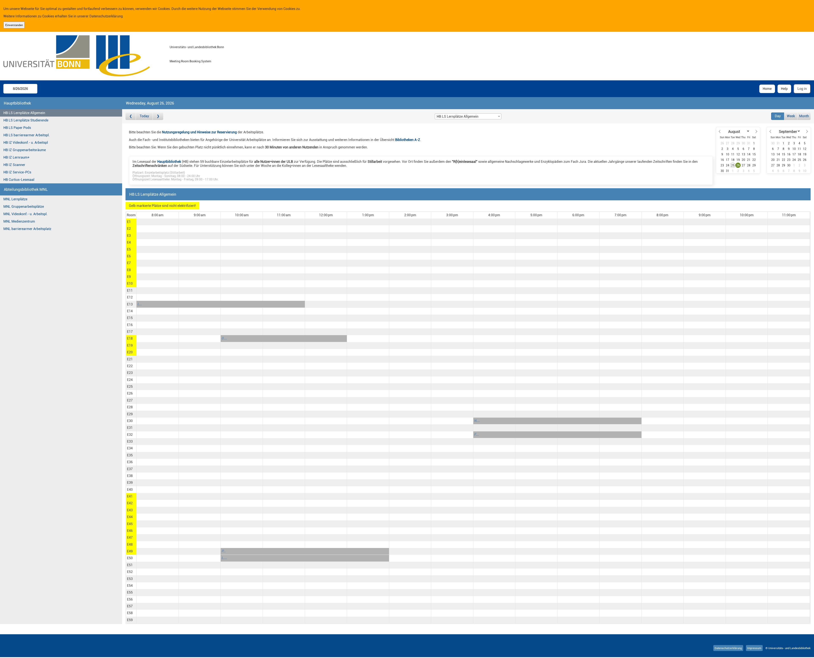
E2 (129, 229)
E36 (130, 462)
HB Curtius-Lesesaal (18, 180)
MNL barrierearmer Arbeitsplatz (27, 229)
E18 (130, 338)
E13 (130, 304)
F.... (476, 434)
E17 (130, 332)
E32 (130, 435)
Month (804, 116)
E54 (130, 586)
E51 (130, 565)
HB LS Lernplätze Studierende (25, 120)
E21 (130, 359)
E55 (130, 592)
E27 (130, 400)
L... (139, 304)
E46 (130, 531)
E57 (130, 606)
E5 (129, 249)
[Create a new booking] (157, 222)
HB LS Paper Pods (17, 128)
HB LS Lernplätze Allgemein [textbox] (457, 116)
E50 (130, 558)
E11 (130, 291)
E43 (130, 510)
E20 (130, 352)
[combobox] (468, 116)
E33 (130, 441)
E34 (130, 448)
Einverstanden (14, 25)
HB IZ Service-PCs (17, 172)
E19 (130, 345)
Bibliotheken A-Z (407, 140)
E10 (130, 284)
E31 (130, 428)
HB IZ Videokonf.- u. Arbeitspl (25, 143)
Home (767, 89)
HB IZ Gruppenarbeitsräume (24, 150)
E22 (130, 366)
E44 (130, 517)
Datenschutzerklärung (106, 16)
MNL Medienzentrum (19, 221)
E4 (129, 242)
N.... (477, 421)
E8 (129, 270)
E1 (129, 222)
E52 (130, 572)
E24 (130, 380)
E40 (130, 490)
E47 (130, 537)
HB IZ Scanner (14, 165)
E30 (130, 421)
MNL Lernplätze (15, 199)
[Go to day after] (158, 116)
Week (791, 116)
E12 (130, 297)
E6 (129, 256)
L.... (224, 558)
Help (784, 89)
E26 (130, 393)
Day (778, 116)
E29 (130, 414)
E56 (130, 599)
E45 (130, 524)
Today (144, 116)
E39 (130, 483)
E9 (129, 277)
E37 (130, 469)
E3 (129, 236)
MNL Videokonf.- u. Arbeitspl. (25, 214)
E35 (130, 455)
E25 (130, 387)
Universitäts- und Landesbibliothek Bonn (197, 47)
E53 (130, 579)
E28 (130, 407)
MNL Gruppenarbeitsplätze (23, 207)
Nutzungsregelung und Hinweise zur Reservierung (199, 132)
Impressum (754, 648)
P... (224, 551)
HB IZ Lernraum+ (16, 157)
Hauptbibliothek (169, 162)
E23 (130, 373)
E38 (130, 476)
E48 (130, 544)
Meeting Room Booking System (190, 61)
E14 (130, 311)
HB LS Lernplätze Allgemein (24, 113)
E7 (129, 263)
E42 (130, 503)
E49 (130, 551)
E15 (130, 318)
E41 (130, 496)
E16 (130, 325)
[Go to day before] (130, 116)
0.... (224, 338)
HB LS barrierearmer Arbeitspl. (26, 135)
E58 (130, 613)
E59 (130, 620)
